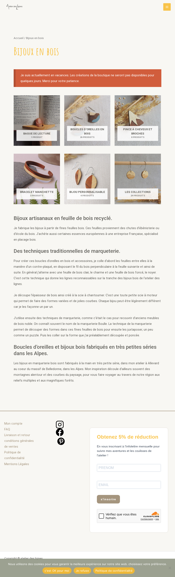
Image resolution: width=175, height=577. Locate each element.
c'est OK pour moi (57, 570)
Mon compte (13, 423)
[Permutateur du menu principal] (167, 7)
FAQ (7, 429)
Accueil (18, 38)
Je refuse (82, 570)
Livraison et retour (17, 435)
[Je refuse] (170, 568)
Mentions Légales (16, 464)
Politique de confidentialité (114, 570)
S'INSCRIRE (108, 499)
